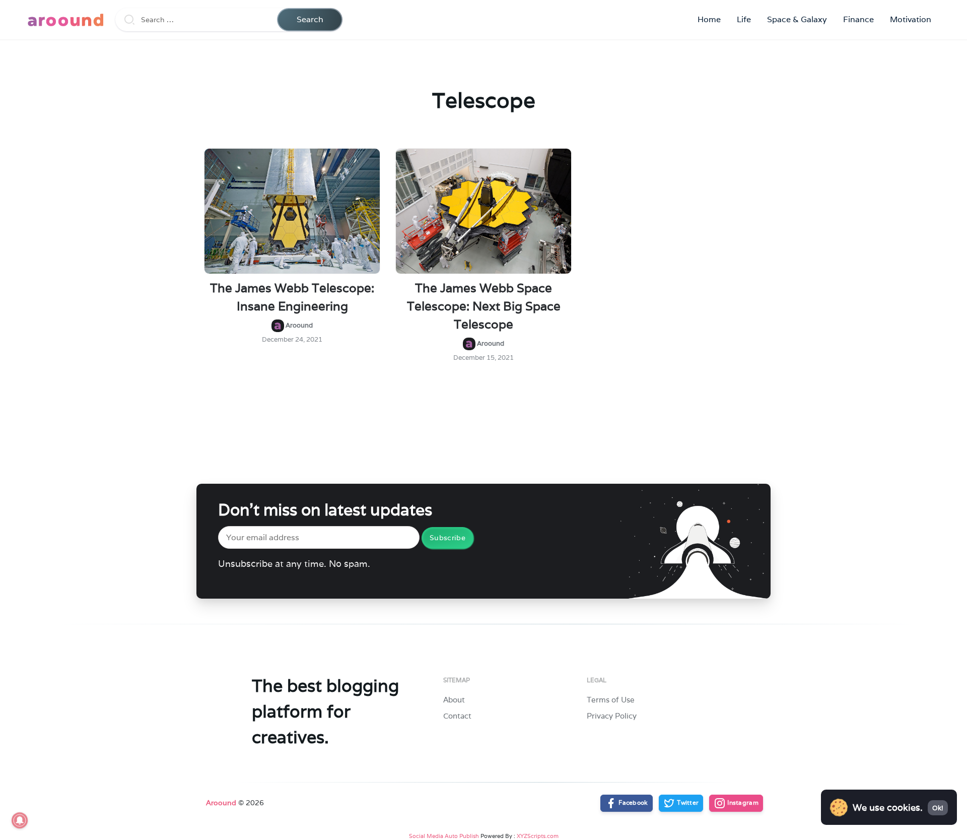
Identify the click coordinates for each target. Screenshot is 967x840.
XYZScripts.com (538, 835)
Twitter (687, 802)
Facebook (632, 802)
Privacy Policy (612, 716)
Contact (457, 716)
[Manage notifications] (20, 820)
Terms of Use (611, 699)
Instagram (742, 802)
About (454, 699)
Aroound (221, 802)
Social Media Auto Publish (444, 835)
